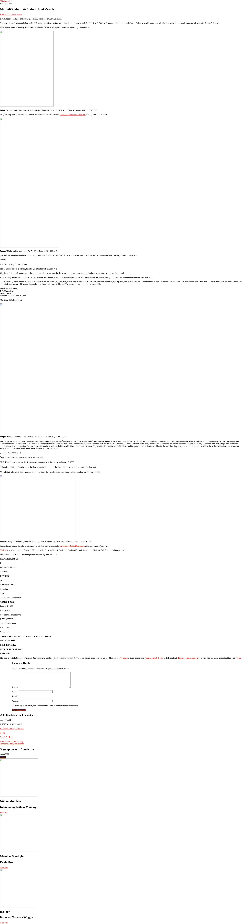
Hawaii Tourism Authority (188, 658)
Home (2, 733)
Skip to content (6, 1)
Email (15, 696)
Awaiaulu (124, 658)
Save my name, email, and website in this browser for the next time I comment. (46, 706)
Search (2, 3)
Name (15, 691)
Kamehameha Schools (154, 658)
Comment (17, 687)
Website (15, 701)
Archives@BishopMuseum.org (72, 114)
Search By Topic (6, 737)
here (239, 658)
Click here (4, 550)
